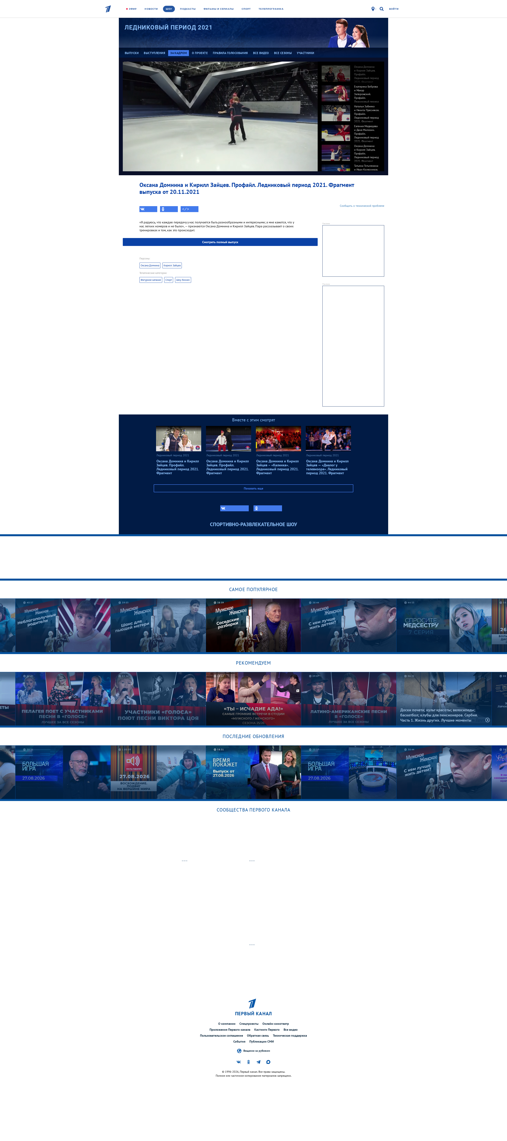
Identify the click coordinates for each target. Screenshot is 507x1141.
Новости (151, 9)
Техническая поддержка (290, 1035)
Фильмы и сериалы (219, 9)
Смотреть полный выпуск (220, 242)
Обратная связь (258, 1035)
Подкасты (188, 9)
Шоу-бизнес (183, 280)
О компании (226, 1024)
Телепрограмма (271, 9)
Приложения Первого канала (230, 1029)
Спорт (246, 9)
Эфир (133, 9)
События (239, 1041)
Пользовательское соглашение (221, 1035)
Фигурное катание (151, 280)
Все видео (291, 1029)
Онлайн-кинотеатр (275, 1024)
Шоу (169, 9)
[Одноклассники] (169, 209)
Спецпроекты (248, 1024)
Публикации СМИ (261, 1041)
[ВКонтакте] (148, 209)
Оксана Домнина (150, 265)
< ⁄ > (185, 209)
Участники (305, 53)
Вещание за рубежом (256, 1050)
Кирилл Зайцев (172, 265)
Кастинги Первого (267, 1029)
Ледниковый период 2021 (169, 27)
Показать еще (253, 488)
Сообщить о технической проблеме (362, 206)
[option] (351, 71)
